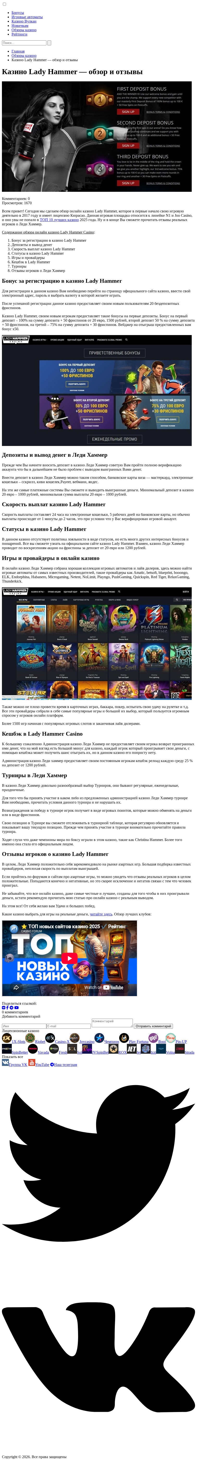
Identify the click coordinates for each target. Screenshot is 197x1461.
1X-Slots (18, 1042)
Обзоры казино (24, 30)
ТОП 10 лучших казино (59, 220)
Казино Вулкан (24, 21)
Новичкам (20, 26)
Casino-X (62, 1042)
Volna (170, 1052)
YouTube (42, 1065)
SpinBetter (20, 1052)
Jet (139, 1052)
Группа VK (18, 1065)
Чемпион (111, 1042)
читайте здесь (101, 914)
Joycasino (87, 1042)
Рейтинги (19, 34)
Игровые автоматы (27, 17)
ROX (122, 1052)
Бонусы (18, 13)
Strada (189, 1052)
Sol (79, 1052)
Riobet (40, 1042)
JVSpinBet (100, 1052)
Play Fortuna (138, 1042)
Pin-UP (181, 1042)
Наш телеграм (65, 1065)
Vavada (43, 1052)
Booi (162, 1042)
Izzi (153, 1052)
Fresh (63, 1052)
